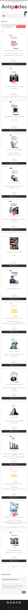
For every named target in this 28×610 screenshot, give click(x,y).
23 (22, 566)
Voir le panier (21, 26)
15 (18, 566)
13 (15, 566)
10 (10, 566)
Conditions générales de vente (16, 1)
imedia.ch (19, 607)
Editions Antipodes (11, 607)
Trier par (2, 31)
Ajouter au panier (15, 63)
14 (17, 566)
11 (11, 566)
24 (23, 566)
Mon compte (8, 1)
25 (25, 566)
